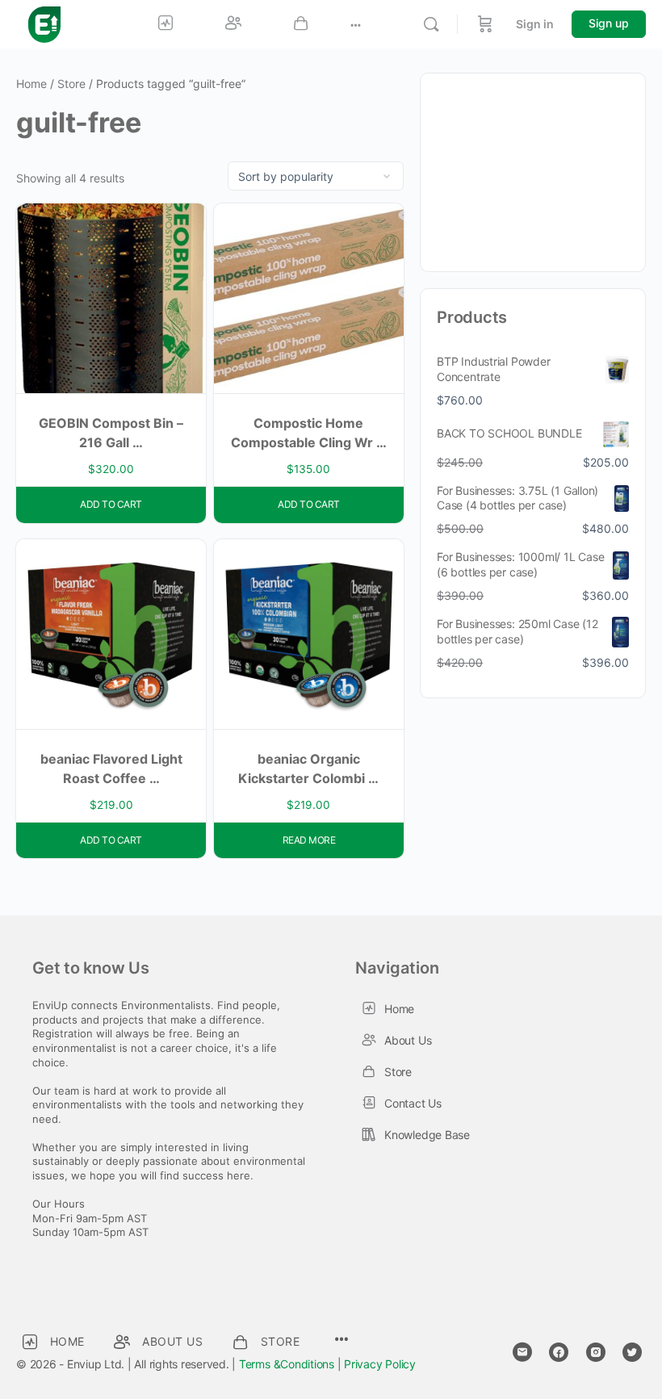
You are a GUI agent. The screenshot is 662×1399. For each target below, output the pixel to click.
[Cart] (485, 24)
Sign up (609, 23)
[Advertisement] (533, 170)
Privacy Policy (380, 1364)
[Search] (431, 24)
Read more (309, 840)
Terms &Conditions (286, 1364)
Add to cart (111, 504)
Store (71, 83)
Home (31, 83)
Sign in (535, 24)
